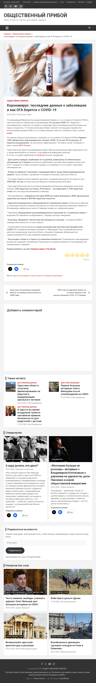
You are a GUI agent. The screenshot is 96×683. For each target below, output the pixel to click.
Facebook (51, 249)
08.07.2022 (55, 652)
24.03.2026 (10, 608)
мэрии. (9, 133)
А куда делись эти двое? (22, 465)
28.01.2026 (10, 469)
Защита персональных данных (45, 2)
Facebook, (40, 155)
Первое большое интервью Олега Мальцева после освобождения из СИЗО (74, 389)
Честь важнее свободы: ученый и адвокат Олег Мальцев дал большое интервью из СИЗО (25, 601)
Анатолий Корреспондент (26, 649)
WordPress (64, 678)
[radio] (67, 255)
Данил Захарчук (67, 487)
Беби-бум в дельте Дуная (65, 598)
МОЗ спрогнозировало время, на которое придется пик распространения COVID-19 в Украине (69, 292)
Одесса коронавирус (21, 276)
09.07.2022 (10, 649)
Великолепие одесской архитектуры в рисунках (20, 644)
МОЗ (21, 145)
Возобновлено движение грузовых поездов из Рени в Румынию (67, 645)
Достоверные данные (27, 383)
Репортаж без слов (17, 565)
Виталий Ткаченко (68, 602)
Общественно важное (17, 101)
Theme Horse (39, 678)
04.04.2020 (11, 115)
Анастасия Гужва (24, 115)
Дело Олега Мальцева (70, 383)
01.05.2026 (65, 397)
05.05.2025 (55, 487)
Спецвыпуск (32, 459)
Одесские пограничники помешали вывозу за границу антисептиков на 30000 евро (25, 292)
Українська (71, 2)
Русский (81, 2)
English (89, 2)
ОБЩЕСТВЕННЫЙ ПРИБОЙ (35, 15)
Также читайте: (16, 378)
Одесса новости (37, 276)
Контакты (27, 2)
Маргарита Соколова (24, 469)
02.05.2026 (22, 403)
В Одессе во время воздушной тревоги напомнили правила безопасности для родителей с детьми (30, 415)
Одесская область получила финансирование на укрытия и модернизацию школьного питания (29, 392)
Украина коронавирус (54, 276)
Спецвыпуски (14, 432)
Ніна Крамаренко (35, 403)
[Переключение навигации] (7, 28)
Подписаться (15, 550)
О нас (62, 2)
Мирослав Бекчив (68, 652)
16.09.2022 (55, 602)
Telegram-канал (37, 249)
